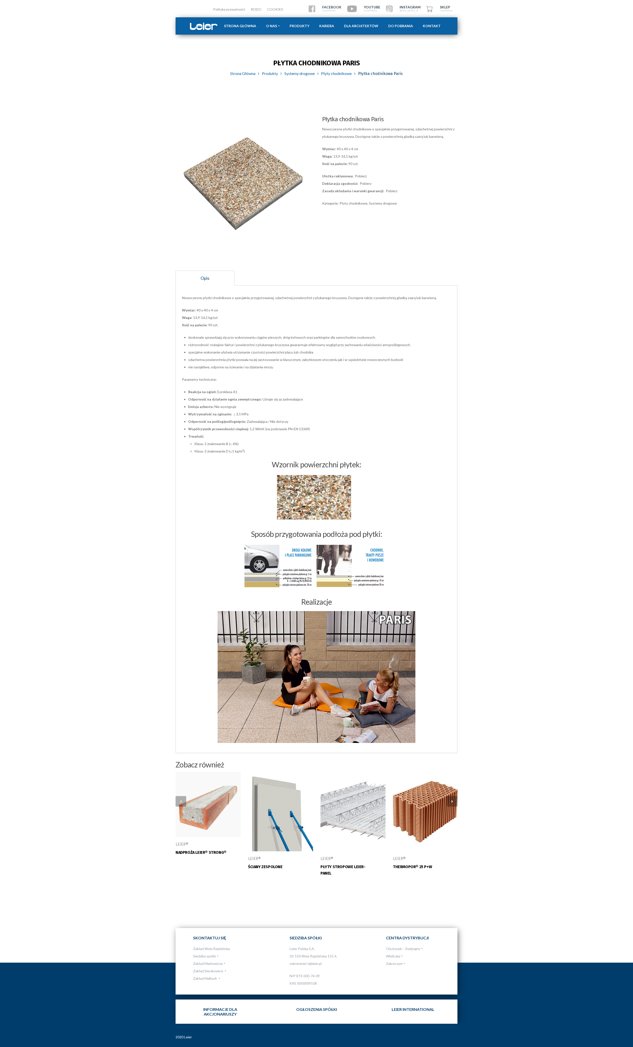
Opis (205, 278)
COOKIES (275, 9)
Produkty (270, 73)
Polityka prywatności (229, 9)
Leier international (413, 1009)
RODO (256, 9)
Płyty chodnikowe (336, 73)
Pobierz (361, 176)
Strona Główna (242, 73)
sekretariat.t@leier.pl (306, 963)
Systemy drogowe (299, 73)
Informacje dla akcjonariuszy (220, 1011)
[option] (243, 183)
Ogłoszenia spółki (316, 1009)
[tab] (205, 278)
